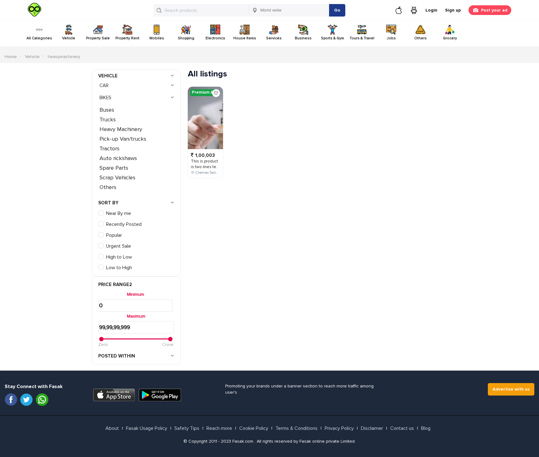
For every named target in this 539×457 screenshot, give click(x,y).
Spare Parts (114, 167)
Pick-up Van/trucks (123, 138)
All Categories (39, 38)
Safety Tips (186, 428)
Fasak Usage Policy (146, 428)
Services (274, 38)
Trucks (108, 119)
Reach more (219, 428)
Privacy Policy (339, 428)
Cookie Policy (253, 428)
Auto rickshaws (118, 158)
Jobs (391, 38)
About (112, 428)
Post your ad (494, 10)
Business (303, 38)
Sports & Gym (332, 38)
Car (104, 85)
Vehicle (68, 38)
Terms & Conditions (296, 428)
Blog (425, 428)
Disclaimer (372, 428)
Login (431, 10)
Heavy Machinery (121, 129)
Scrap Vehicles (117, 177)
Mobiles (156, 38)
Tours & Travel (362, 38)
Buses (107, 109)
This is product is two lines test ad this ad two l (205, 167)
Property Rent (127, 38)
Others (420, 38)
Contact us (402, 428)
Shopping (186, 38)
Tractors (109, 148)
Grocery (450, 38)
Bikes (105, 97)
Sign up (453, 10)
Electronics (215, 38)
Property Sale (98, 38)
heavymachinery (64, 56)
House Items (244, 38)
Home (11, 56)
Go (337, 10)
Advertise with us (511, 389)
